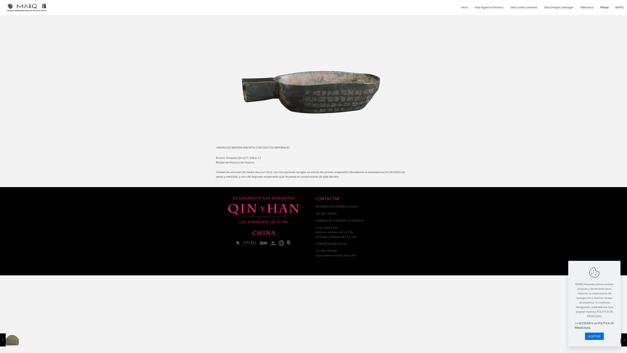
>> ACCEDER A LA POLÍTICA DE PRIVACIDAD (594, 325)
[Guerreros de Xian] (26, 7)
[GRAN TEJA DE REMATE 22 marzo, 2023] (9, 339)
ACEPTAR (594, 336)
